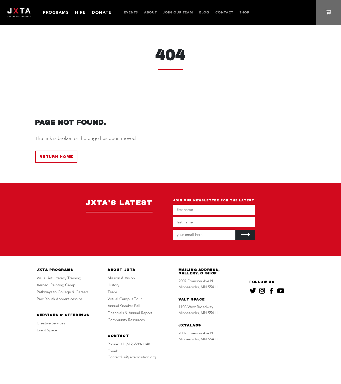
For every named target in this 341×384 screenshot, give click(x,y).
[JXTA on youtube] (280, 290)
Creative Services (51, 323)
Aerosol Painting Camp (56, 285)
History (113, 285)
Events (131, 12)
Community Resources (126, 320)
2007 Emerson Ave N (195, 281)
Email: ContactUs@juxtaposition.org (132, 354)
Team (112, 292)
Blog (204, 12)
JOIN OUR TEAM (178, 12)
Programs (56, 12)
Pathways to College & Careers (62, 292)
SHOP (244, 12)
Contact (224, 12)
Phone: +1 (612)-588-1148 (129, 344)
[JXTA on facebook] (271, 290)
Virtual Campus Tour (125, 299)
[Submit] (245, 235)
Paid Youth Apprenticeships (59, 299)
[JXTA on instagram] (262, 290)
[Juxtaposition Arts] (18, 12)
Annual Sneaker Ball (124, 306)
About (150, 12)
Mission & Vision (121, 278)
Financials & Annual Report (130, 313)
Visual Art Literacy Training (59, 278)
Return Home (56, 157)
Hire (80, 12)
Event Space (47, 330)
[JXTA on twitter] (252, 290)
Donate (101, 12)
